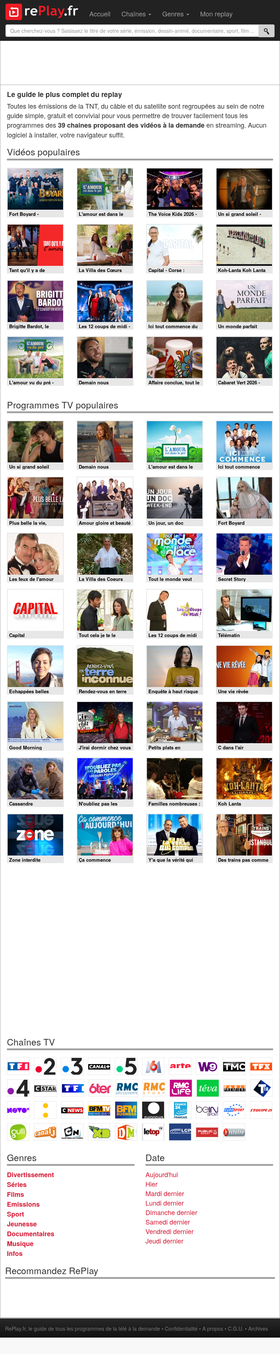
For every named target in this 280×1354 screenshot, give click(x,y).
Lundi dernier (164, 1202)
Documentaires (30, 1233)
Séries (17, 1184)
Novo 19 (18, 1110)
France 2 (45, 1066)
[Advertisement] (140, 62)
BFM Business (126, 1110)
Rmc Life (181, 1088)
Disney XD (99, 1132)
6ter (100, 1088)
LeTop (153, 1132)
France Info (45, 1110)
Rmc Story (154, 1088)
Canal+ (99, 1066)
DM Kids (126, 1132)
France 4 (18, 1088)
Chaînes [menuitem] (134, 13)
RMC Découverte (127, 1088)
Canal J (45, 1132)
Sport (15, 1214)
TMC (234, 1066)
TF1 (18, 1066)
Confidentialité (181, 1328)
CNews (72, 1110)
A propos (212, 1328)
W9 (207, 1066)
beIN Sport (207, 1110)
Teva (208, 1088)
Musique (20, 1243)
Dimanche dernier (171, 1212)
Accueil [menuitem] (99, 13)
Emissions (23, 1204)
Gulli (18, 1132)
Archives (258, 1328)
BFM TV (99, 1110)
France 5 (126, 1066)
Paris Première (234, 1088)
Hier (151, 1183)
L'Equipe (261, 1110)
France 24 (180, 1110)
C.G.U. (236, 1328)
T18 (261, 1088)
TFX (261, 1066)
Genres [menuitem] (174, 13)
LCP (180, 1132)
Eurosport (234, 1110)
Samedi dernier (167, 1221)
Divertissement (30, 1174)
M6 (153, 1066)
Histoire (234, 1132)
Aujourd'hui (161, 1174)
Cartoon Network (72, 1132)
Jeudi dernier (164, 1240)
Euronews (153, 1110)
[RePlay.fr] (44, 11)
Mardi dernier (164, 1193)
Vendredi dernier (169, 1231)
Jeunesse (22, 1224)
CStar (45, 1088)
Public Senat (207, 1132)
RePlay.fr (15, 1328)
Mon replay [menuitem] (216, 13)
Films (15, 1194)
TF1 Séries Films (73, 1088)
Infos (15, 1253)
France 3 (72, 1066)
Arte (180, 1066)
